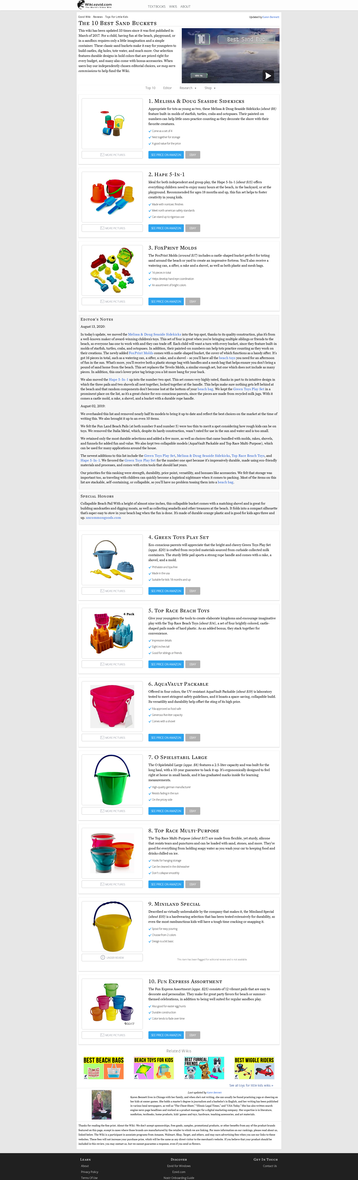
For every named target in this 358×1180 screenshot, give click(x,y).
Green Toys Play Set (249, 389)
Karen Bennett (214, 1092)
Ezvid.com (178, 1172)
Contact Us (270, 1166)
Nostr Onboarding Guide (179, 1178)
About (85, 1166)
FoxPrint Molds (141, 353)
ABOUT (185, 6)
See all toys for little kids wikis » (251, 1085)
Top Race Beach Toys (248, 456)
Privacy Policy (89, 1172)
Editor (167, 88)
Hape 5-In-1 (119, 380)
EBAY (193, 155)
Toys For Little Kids (116, 16)
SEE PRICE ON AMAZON (166, 155)
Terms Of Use (89, 1178)
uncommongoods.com (103, 518)
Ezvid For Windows (179, 1166)
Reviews (98, 16)
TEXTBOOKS (157, 6)
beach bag (205, 389)
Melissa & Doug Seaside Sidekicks (155, 334)
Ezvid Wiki (84, 16)
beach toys (227, 358)
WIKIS (173, 6)
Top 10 (150, 88)
